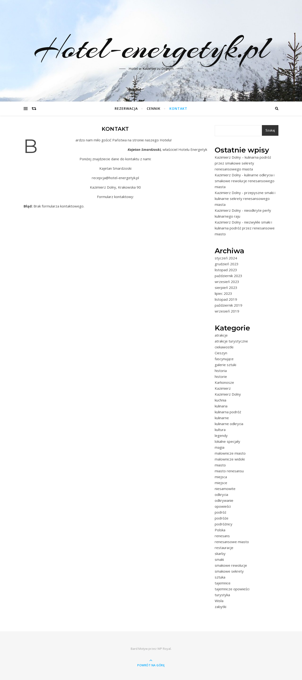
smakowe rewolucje (231, 565)
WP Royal (164, 648)
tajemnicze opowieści (232, 589)
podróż (220, 512)
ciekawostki (224, 347)
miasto (220, 465)
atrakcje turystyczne (231, 341)
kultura (220, 429)
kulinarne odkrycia (229, 423)
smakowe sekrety (229, 571)
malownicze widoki (230, 459)
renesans (222, 535)
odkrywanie (224, 500)
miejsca (221, 476)
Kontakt (178, 108)
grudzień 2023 (227, 264)
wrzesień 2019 (227, 311)
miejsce (221, 482)
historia (221, 370)
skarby (220, 553)
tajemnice (223, 583)
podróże (221, 518)
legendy (221, 435)
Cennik (153, 108)
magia (219, 447)
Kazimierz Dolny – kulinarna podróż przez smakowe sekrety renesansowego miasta (243, 163)
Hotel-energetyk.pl (151, 48)
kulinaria (221, 406)
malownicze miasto (230, 453)
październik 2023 (228, 275)
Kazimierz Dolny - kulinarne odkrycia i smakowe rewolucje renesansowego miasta (244, 181)
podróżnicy (223, 524)
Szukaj (270, 130)
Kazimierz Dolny (228, 394)
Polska (220, 530)
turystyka (222, 594)
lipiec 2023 (223, 293)
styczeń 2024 (226, 258)
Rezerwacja (126, 108)
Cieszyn (221, 353)
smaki (219, 559)
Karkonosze (224, 382)
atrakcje (221, 335)
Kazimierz (223, 388)
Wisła (219, 600)
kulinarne (222, 417)
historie (221, 376)
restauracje (224, 547)
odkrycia (221, 494)
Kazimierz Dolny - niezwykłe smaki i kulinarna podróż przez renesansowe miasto (245, 228)
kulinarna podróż (228, 412)
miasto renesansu (229, 471)
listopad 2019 (226, 299)
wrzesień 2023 (227, 281)
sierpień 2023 (226, 287)
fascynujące (224, 358)
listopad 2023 (226, 269)
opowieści (223, 506)
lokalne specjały (227, 441)
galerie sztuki (225, 364)
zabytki (220, 606)
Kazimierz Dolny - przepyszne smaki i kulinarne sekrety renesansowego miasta (245, 198)
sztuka (220, 577)
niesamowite (225, 488)
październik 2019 (228, 305)
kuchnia (220, 400)
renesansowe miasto (232, 541)
